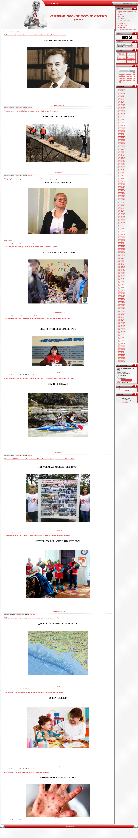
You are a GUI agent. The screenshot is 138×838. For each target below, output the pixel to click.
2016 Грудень (121, 186)
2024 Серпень (121, 325)
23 (119, 80)
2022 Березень (121, 281)
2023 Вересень (121, 308)
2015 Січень (121, 151)
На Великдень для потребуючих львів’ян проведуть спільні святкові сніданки (31, 246)
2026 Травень (121, 357)
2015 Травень (121, 157)
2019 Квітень (121, 228)
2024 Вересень (121, 326)
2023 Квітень (121, 301)
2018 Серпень (121, 216)
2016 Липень (121, 178)
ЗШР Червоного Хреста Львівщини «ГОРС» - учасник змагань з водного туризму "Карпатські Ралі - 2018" (39, 378)
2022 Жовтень (121, 291)
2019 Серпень (121, 234)
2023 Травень (121, 302)
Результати (120, 381)
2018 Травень (121, 211)
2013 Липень (121, 123)
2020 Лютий (121, 243)
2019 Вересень (121, 235)
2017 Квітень (121, 192)
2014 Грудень (121, 149)
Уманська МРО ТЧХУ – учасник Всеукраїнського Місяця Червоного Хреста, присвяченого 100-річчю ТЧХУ (40, 459)
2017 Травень (121, 193)
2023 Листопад (121, 311)
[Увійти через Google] (130, 37)
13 (129, 76)
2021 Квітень (121, 264)
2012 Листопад (121, 111)
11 (124, 76)
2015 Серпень (121, 161)
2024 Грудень (121, 331)
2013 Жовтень (121, 128)
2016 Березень (121, 172)
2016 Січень (121, 169)
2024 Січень (121, 314)
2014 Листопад (121, 148)
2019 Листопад (121, 239)
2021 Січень (121, 260)
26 (126, 80)
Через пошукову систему (125, 376)
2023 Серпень (121, 307)
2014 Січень (121, 133)
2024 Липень (121, 323)
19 (126, 78)
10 (122, 76)
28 (131, 80)
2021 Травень (121, 266)
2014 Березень (121, 136)
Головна (5, 31)
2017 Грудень (121, 204)
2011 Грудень (121, 95)
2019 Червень (121, 231)
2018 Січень (121, 205)
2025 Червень (121, 340)
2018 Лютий (121, 207)
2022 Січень (121, 278)
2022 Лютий (121, 279)
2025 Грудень (121, 349)
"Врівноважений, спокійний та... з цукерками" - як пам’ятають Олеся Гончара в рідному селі (35, 35)
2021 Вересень (121, 272)
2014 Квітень (121, 137)
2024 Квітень (121, 319)
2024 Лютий (121, 316)
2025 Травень (121, 338)
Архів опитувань (127, 381)
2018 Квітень (121, 210)
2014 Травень (121, 139)
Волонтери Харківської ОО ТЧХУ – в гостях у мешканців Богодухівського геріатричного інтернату (37, 535)
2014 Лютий (121, 134)
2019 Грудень (121, 240)
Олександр (17, 107)
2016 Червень (121, 176)
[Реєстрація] (112, 8)
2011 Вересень (121, 90)
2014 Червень (121, 140)
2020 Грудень (121, 258)
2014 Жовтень (121, 146)
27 (129, 80)
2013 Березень (121, 117)
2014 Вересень (121, 145)
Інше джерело (122, 378)
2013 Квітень (121, 119)
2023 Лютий (121, 298)
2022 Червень (121, 285)
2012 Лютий (121, 98)
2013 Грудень (121, 131)
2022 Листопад (121, 293)
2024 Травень (121, 320)
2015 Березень (121, 154)
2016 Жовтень (121, 182)
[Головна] (110, 8)
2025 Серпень (121, 343)
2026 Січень (121, 351)
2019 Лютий (121, 225)
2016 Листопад (121, 184)
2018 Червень (121, 213)
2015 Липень (121, 160)
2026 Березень (121, 354)
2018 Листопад (121, 220)
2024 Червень (121, 322)
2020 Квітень (121, 246)
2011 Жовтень (121, 92)
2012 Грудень (121, 113)
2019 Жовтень (121, 237)
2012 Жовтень (121, 110)
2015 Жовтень (121, 164)
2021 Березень (121, 263)
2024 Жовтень (121, 328)
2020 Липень (121, 251)
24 (122, 80)
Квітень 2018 (127, 69)
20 (129, 78)
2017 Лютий (121, 189)
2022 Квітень (121, 282)
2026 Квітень (121, 355)
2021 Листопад (121, 275)
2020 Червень (121, 249)
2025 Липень (121, 341)
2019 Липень (121, 232)
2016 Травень (121, 175)
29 (133, 80)
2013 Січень (121, 114)
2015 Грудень (121, 167)
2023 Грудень (121, 313)
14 (131, 76)
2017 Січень (121, 187)
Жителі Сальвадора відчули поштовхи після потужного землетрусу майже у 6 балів (32, 618)
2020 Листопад (121, 257)
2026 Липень (121, 360)
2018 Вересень (121, 217)
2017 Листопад (121, 202)
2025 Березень (121, 335)
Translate (129, 46)
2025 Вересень (121, 344)
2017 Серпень (121, 198)
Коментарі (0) (31, 107)
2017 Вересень (121, 199)
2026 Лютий (121, 352)
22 (133, 78)
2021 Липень (121, 269)
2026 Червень (121, 358)
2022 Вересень (121, 290)
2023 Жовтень (121, 310)
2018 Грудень (121, 222)
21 (131, 78)
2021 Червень (121, 267)
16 (119, 78)
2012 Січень (121, 96)
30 (119, 82)
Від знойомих (122, 375)
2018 (10, 31)
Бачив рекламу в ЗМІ (124, 373)
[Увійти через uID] (123, 37)
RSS (57, 3)
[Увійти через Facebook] (126, 37)
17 (122, 78)
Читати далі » (59, 105)
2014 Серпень (121, 143)
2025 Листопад (121, 348)
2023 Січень (121, 296)
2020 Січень (121, 242)
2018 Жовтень (121, 219)
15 (133, 76)
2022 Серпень (121, 288)
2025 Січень (121, 332)
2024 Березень (121, 317)
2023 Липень (121, 305)
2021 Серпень (121, 270)
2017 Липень (121, 196)
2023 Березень (121, 299)
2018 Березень (121, 208)
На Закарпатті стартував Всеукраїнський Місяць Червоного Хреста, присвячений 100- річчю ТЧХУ (37, 318)
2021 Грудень (121, 276)
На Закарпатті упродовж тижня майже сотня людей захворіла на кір (27, 772)
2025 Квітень (121, 337)
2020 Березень (121, 245)
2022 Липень (121, 287)
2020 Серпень (121, 252)
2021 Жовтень (121, 273)
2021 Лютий (121, 261)
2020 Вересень (121, 254)
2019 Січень (121, 223)
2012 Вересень (121, 108)
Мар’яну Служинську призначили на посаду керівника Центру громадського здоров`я (33, 179)
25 (124, 80)
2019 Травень (121, 229)
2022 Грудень (121, 295)
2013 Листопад (121, 129)
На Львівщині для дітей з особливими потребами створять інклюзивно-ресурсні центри (34, 692)
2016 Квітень (121, 173)
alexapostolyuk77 (126, 402)
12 (126, 76)
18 (124, 78)
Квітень (14, 31)
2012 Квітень (121, 101)
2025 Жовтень (121, 346)
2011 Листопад (121, 93)
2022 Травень (121, 284)
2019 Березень (121, 226)
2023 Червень (121, 304)
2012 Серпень (121, 107)
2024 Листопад (121, 329)
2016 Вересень (121, 181)
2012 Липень (121, 105)
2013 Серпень (121, 125)
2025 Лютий (121, 334)
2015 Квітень (121, 155)
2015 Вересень (121, 163)
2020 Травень (121, 248)
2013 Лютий (121, 116)
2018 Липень (121, 214)
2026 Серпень (121, 361)
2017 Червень (121, 195)
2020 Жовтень (121, 255)
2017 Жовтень (121, 201)
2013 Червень (121, 122)
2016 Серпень (121, 179)
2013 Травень (121, 120)
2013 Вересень (121, 126)
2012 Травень (121, 102)
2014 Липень (121, 142)
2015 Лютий (121, 152)
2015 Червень (121, 158)
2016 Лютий (121, 170)
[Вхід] (114, 8)
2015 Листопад (121, 166)
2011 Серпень (121, 89)
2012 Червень (121, 104)
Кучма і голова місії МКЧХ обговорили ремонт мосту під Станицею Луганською (31, 111)
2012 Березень (121, 99)
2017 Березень (121, 190)
